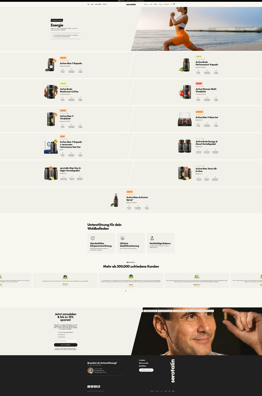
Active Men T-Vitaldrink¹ (67, 117)
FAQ (151, 4)
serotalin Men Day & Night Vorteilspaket (70, 169)
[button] (125, 290)
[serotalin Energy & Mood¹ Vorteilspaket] (185, 146)
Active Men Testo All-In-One (206, 170)
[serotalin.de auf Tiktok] (95, 386)
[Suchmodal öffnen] (171, 4)
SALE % (105, 4)
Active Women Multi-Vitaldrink (206, 90)
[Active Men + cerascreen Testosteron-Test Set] (51, 146)
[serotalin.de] (131, 4)
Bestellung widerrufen (146, 370)
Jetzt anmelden (65, 345)
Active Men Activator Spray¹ (137, 198)
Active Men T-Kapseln (71, 63)
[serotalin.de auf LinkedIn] (98, 386)
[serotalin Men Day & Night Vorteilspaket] (51, 173)
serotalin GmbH (91, 391)
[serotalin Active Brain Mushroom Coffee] (51, 92)
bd (103, 391)
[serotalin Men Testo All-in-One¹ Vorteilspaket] (185, 173)
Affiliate (155, 4)
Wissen (160, 4)
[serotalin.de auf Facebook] (88, 386)
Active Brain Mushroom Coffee (69, 90)
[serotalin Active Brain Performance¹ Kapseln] (185, 65)
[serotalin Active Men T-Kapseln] (51, 65)
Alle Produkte (98, 4)
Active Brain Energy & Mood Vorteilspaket (206, 142)
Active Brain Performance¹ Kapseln (207, 63)
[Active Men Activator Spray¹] (115, 200)
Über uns (146, 4)
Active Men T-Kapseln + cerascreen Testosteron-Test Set (71, 144)
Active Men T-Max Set (207, 117)
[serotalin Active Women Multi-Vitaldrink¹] (185, 92)
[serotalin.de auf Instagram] (92, 386)
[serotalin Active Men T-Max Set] (185, 119)
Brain (92, 4)
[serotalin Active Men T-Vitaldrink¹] (51, 119)
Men (88, 4)
